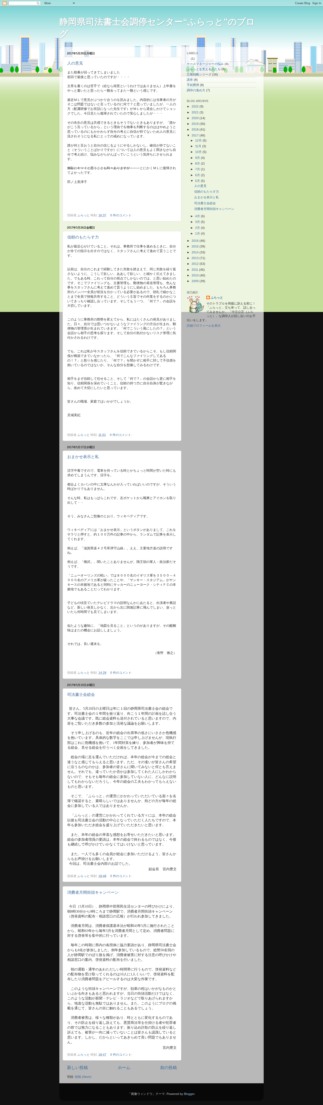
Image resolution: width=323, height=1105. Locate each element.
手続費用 (193, 85)
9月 (198, 157)
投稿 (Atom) (83, 1076)
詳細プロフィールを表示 (204, 325)
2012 (196, 263)
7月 (198, 169)
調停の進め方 (196, 90)
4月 (198, 216)
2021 (196, 112)
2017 (196, 135)
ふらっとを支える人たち (204, 69)
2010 (196, 275)
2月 (198, 227)
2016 (196, 240)
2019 (196, 123)
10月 (199, 152)
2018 (196, 129)
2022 (196, 106)
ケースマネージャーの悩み (205, 64)
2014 (196, 252)
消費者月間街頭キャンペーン (93, 892)
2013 (196, 258)
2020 (196, 118)
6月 (198, 175)
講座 (190, 79)
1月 (198, 233)
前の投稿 (168, 1067)
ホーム (124, 1067)
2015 (196, 246)
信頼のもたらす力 (83, 237)
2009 (196, 281)
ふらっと (217, 297)
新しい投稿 (77, 1067)
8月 (198, 163)
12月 (199, 140)
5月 (198, 181)
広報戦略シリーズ (199, 74)
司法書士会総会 (81, 694)
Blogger (189, 1094)
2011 (195, 269)
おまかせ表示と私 (83, 457)
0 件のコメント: (121, 215)
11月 (198, 146)
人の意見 (75, 63)
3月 (198, 222)
